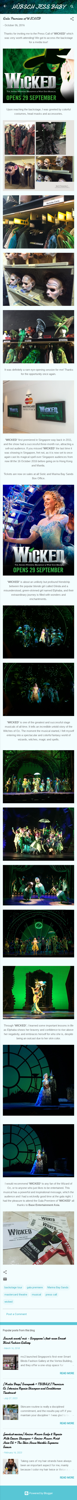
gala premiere (35, 1287)
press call (51, 1294)
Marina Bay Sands (57, 1287)
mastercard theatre (15, 1294)
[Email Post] (5, 1280)
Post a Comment (16, 1314)
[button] (72, 19)
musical (36, 1294)
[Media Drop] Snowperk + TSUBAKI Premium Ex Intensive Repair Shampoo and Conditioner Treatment (33, 1388)
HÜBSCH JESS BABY (38, 7)
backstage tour (13, 1287)
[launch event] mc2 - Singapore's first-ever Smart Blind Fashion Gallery (34, 1340)
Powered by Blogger (41, 1493)
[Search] (72, 7)
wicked (8, 1301)
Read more (67, 1373)
